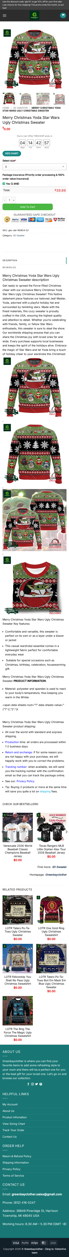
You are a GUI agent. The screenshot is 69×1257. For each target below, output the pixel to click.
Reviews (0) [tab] (9, 267)
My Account (10, 1104)
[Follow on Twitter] (36, 1084)
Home (6, 108)
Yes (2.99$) (12, 183)
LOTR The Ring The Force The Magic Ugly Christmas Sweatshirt (18, 1032)
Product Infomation (15, 1117)
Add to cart (27, 206)
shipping (45, 791)
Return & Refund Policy (17, 1156)
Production (12, 742)
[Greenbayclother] (34, 15)
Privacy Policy (11, 1169)
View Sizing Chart (14, 1123)
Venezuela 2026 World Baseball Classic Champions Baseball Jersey (17, 851)
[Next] (61, 59)
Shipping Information (16, 1162)
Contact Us (10, 1136)
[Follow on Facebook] (28, 1084)
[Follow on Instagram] (32, 1084)
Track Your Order (13, 1130)
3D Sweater (20, 108)
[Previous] (8, 59)
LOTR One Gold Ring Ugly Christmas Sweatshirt (51, 931)
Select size (9, 160)
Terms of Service (13, 1175)
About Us (8, 1111)
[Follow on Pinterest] (40, 1084)
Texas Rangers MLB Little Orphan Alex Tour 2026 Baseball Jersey (51, 849)
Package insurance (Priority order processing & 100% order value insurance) (33, 176)
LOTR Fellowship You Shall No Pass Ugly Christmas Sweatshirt (17, 980)
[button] (5, 15)
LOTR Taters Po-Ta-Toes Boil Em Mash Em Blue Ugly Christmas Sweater (51, 982)
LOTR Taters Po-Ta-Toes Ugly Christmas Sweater (18, 931)
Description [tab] (10, 260)
